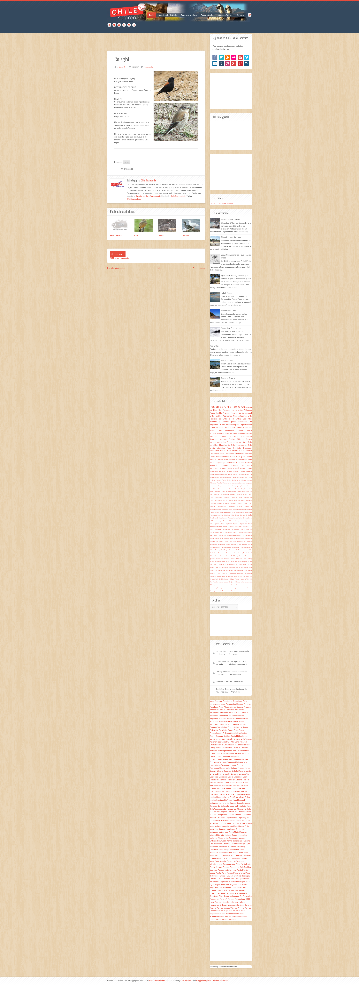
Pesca (250, 477)
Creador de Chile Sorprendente (148, 196)
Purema (242, 556)
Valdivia (219, 576)
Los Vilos (247, 419)
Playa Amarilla (233, 550)
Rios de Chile (240, 407)
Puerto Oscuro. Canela (230, 220)
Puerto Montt (247, 553)
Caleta (236, 471)
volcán (228, 591)
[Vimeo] (246, 57)
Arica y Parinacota (227, 491)
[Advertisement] (158, 40)
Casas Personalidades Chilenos (223, 457)
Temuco (231, 468)
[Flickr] (233, 57)
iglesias (219, 588)
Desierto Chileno (217, 771)
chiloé (249, 468)
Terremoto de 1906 (241, 570)
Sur (216, 570)
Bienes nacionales (243, 491)
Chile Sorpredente (148, 180)
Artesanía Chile (245, 416)
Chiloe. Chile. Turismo (219, 753)
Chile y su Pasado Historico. (227, 503)
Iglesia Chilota (236, 419)
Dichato (229, 512)
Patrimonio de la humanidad (230, 547)
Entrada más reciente (116, 268)
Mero (136, 236)
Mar (241, 477)
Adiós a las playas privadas (236, 486)
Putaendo (248, 556)
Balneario (229, 471)
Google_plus (119, 25)
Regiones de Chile (219, 419)
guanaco (213, 588)
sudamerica (241, 483)
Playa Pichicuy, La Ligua (231, 237)
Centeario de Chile (223, 736)
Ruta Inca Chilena (229, 564)
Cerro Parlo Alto (235, 500)
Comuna (224, 433)
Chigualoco (214, 503)
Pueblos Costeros (216, 480)
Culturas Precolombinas (240, 768)
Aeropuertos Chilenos (235, 430)
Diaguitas (223, 512)
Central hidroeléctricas (240, 736)
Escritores (242, 433)
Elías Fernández (224, 774)
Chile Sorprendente (179, 196)
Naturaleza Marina (224, 544)
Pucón (212, 553)
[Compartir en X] (128, 169)
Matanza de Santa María (220, 541)
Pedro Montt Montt (246, 547)
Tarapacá (223, 468)
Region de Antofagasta (218, 561)
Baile (235, 491)
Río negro (239, 564)
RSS (134, 25)
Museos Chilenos (224, 427)
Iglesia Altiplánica (226, 523)
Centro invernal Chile (236, 739)
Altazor (220, 489)
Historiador (247, 448)
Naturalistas (237, 427)
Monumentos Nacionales (228, 838)
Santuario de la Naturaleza (239, 567)
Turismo (243, 468)
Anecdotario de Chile (167, 15)
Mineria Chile (217, 430)
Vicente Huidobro (240, 579)
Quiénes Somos (225, 15)
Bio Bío (222, 724)
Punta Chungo (220, 556)
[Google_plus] (233, 63)
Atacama (222, 471)
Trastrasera (248, 573)
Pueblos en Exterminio (226, 553)
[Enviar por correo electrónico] (122, 169)
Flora (211, 518)
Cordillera (242, 471)
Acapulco (249, 483)
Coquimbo (238, 448)
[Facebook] (214, 57)
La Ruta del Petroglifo (221, 410)
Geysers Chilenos (221, 474)
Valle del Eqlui (230, 579)
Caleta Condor (230, 494)
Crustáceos (233, 433)
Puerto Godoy (238, 553)
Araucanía (215, 465)
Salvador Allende (246, 480)
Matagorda (248, 538)
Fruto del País (216, 785)
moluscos (224, 439)
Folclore (225, 518)
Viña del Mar (230, 917)
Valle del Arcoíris (240, 576)
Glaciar (230, 474)
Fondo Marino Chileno (240, 518)
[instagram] (246, 63)
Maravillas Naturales (236, 462)
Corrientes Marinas (217, 454)
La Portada (218, 529)
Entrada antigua (199, 268)
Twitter (114, 25)
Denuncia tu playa (189, 15)
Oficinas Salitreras (223, 844)
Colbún (240, 506)
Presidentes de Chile (245, 550)
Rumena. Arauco (228, 378)
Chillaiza (240, 503)
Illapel (250, 523)
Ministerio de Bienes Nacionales (234, 835)
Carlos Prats (218, 497)
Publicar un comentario (119, 258)
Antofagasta (214, 471)
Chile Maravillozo (231, 745)
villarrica (248, 462)
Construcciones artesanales (219, 509)
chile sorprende (246, 582)
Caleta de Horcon (242, 494)
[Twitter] (221, 57)
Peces (213, 413)
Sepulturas (215, 439)
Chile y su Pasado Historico (221, 748)
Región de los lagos (234, 480)
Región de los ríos (222, 884)
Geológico (219, 521)
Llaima (215, 535)
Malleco (227, 538)
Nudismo (234, 544)
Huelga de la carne (227, 794)
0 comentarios (148, 67)
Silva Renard (224, 896)
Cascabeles (227, 497)
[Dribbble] (227, 63)
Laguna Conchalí (243, 532)
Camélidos (247, 454)
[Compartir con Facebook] (131, 169)
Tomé (237, 468)
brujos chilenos (235, 582)
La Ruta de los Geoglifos (229, 425)
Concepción (248, 506)
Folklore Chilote (223, 783)
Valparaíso (213, 483)
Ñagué (233, 591)
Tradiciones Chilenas (236, 573)
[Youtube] (240, 57)
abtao (226, 582)
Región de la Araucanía (234, 561)
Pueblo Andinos (223, 413)
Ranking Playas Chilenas (233, 558)
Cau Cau (234, 497)
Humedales (247, 427)
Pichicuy (218, 550)
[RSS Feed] (227, 57)
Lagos (242, 425)
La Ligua (231, 806)
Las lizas (221, 821)
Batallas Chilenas (237, 439)
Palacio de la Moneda (228, 847)
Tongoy (225, 573)
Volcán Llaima (218, 582)
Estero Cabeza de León (243, 515)
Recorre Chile (206, 15)
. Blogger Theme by (179, 981)
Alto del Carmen (229, 489)
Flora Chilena (217, 518)
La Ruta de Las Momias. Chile (233, 529)
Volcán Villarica (222, 483)
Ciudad (249, 451)
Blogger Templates (204, 981)
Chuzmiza (233, 506)
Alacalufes (213, 489)
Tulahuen (213, 576)
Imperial (212, 526)
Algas (230, 448)
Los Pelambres (236, 535)
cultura (234, 483)
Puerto (224, 480)
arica (230, 483)
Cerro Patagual (246, 500)
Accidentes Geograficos (218, 486)
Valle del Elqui (220, 579)
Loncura (221, 535)
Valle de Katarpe (228, 576)
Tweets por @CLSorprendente (222, 203)
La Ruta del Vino (224, 532)
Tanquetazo (230, 570)
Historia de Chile (239, 474)
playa (234, 422)
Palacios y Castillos (220, 422)
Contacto (240, 15)
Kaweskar (231, 526)
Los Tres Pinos (247, 535)
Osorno (245, 477)
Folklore (230, 518)
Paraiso (218, 547)
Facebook (109, 25)
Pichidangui (225, 550)
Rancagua (220, 558)
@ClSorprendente (134, 199)
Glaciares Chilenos (231, 465)
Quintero (213, 558)
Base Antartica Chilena (236, 451)
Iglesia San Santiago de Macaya (234, 275)
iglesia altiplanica (218, 448)
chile (244, 436)
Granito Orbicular (229, 521)
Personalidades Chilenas (230, 436)
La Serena (234, 532)
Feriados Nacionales (236, 460)
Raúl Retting (247, 558)
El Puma (245, 512)
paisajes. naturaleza (228, 588)
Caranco (185, 236)
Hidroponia (239, 521)
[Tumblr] (221, 63)
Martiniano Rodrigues (237, 538)
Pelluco (212, 550)
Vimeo (129, 25)
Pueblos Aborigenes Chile (227, 416)
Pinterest (124, 25)
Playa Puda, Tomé (228, 311)
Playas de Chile (221, 406)
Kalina (225, 526)
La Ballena (246, 526)
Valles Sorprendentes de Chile (234, 442)
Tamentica (222, 570)
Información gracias (224, 682)
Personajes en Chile (243, 445)
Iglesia (217, 523)
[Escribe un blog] (125, 169)
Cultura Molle (222, 460)
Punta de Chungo (233, 556)
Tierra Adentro (216, 902)
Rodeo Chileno (218, 564)
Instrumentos (238, 410)
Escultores (229, 454)
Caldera (222, 494)
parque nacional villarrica (243, 588)
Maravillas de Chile (227, 445)
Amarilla (238, 489)
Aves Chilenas (116, 236)
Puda (216, 553)
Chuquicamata (223, 506)
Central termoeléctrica (221, 500)
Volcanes (248, 410)
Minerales (233, 541)
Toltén (219, 573)
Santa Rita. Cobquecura (231, 328)
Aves (126, 162)
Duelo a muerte (237, 512)
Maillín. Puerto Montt (217, 538)
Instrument (219, 526)
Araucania (217, 491)
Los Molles (227, 535)
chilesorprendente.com (218, 585)
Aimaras (249, 486)
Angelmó (244, 489)
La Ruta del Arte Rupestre (238, 812)
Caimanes (216, 494)
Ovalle (239, 544)
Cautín (240, 497)
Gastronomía (238, 454)
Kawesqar (238, 526)
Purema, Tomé (227, 361)
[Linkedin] (214, 63)
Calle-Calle (214, 730)
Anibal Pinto (240, 710)
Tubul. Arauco (226, 293)
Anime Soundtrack (220, 981)
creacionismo (247, 585)
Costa (231, 509)
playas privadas (215, 591)
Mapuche (236, 477)
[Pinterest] (240, 63)
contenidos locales (235, 585)
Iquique (247, 474)
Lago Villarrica (228, 477)
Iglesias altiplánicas (240, 523)
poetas (249, 436)
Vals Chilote (214, 346)
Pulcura (212, 556)
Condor (161, 236)
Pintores (235, 413)
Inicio (151, 15)
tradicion (223, 591)
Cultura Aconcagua (239, 509)
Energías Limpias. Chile (226, 515)
